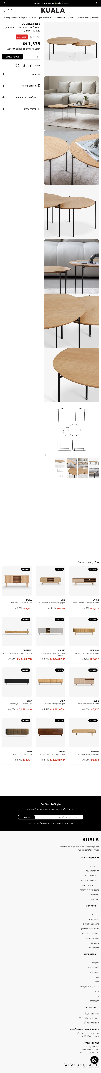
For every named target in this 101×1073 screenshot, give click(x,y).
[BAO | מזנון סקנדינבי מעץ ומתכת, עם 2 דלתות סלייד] (17, 732)
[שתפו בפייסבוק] (30, 65)
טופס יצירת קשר (93, 1023)
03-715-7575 (93, 1013)
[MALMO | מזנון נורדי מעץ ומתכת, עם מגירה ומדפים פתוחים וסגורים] (50, 631)
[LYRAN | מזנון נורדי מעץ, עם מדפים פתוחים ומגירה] (84, 581)
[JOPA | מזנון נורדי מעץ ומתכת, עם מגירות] (50, 682)
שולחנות (71, 17)
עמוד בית (95, 17)
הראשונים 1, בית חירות (91, 1046)
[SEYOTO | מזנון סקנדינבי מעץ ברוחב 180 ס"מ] (84, 732)
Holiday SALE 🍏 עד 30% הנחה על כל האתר (50, 3)
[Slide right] (4, 3)
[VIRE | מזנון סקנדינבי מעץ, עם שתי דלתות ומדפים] (50, 581)
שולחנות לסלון (60, 17)
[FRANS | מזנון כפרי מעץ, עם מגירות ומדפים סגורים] (50, 732)
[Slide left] (96, 3)
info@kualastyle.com (90, 1018)
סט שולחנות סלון (45, 17)
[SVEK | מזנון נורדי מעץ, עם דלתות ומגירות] (84, 682)
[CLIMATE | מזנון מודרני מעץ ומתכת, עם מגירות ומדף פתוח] (17, 631)
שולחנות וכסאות (83, 17)
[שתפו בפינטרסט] (24, 65)
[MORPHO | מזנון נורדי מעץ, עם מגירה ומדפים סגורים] (84, 631)
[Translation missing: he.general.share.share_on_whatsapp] (17, 65)
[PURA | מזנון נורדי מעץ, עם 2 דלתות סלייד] (17, 581)
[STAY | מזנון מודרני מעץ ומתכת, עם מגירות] (17, 682)
